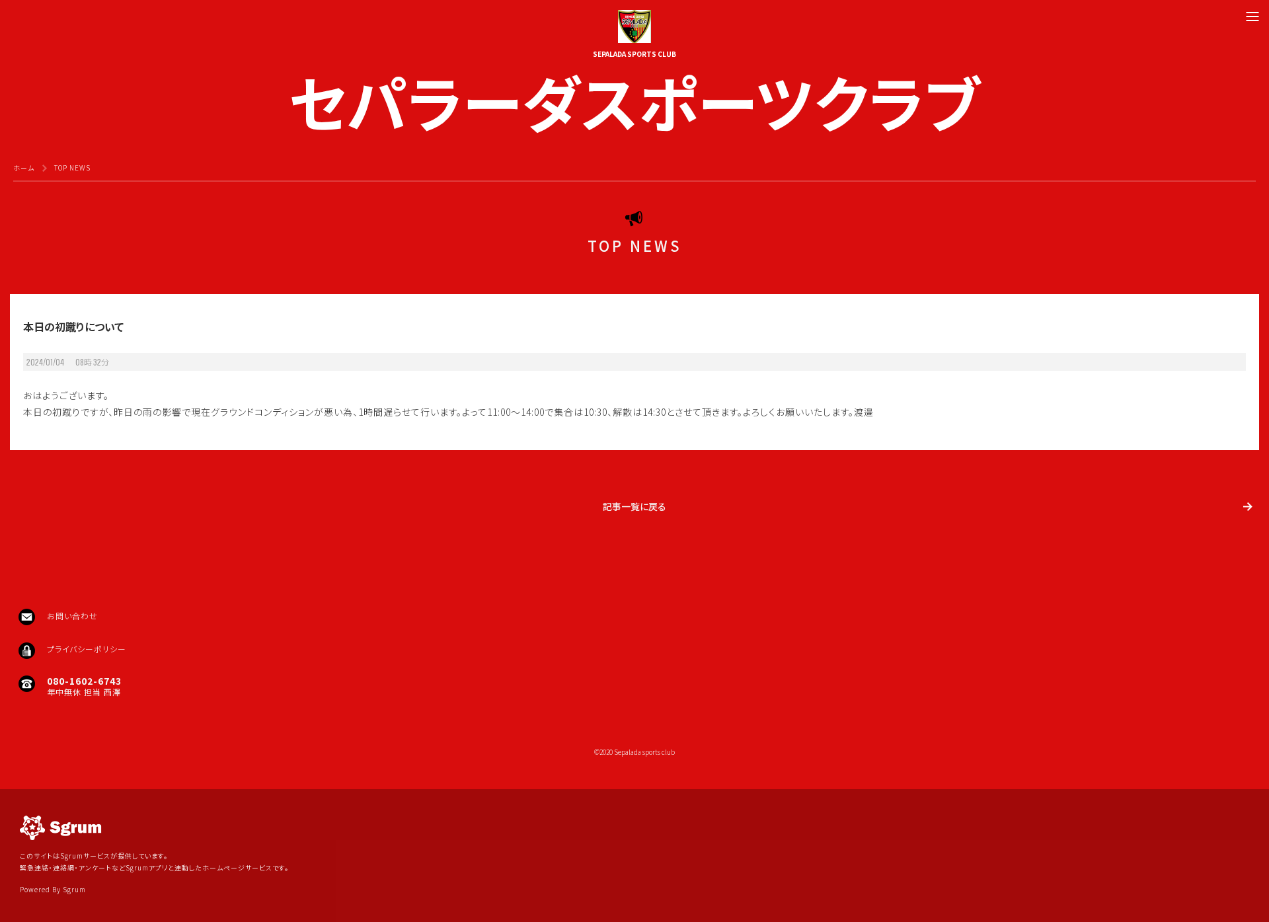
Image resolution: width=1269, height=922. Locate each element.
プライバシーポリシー (86, 648)
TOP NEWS (72, 168)
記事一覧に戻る (634, 506)
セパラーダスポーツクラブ (634, 97)
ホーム (23, 168)
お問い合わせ (72, 615)
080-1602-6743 (84, 680)
